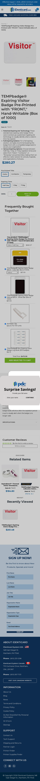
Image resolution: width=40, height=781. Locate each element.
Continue (30, 398)
